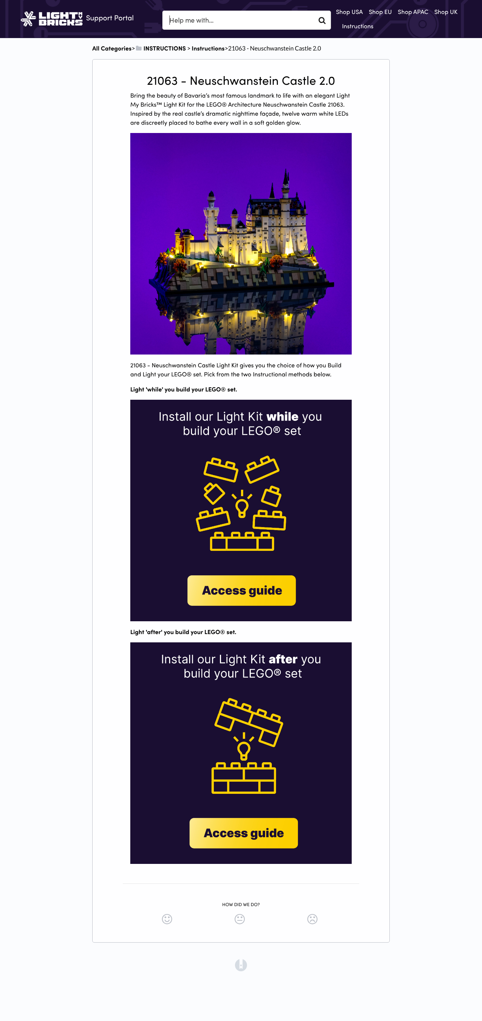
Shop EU (380, 12)
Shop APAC (413, 12)
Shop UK (446, 12)
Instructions (358, 26)
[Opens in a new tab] (241, 964)
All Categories (111, 48)
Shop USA (349, 12)
